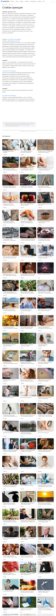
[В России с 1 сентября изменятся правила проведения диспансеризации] (45, 253)
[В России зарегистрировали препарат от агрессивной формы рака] (45, 605)
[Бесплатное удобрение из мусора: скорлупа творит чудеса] (10, 552)
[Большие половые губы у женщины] (10, 147)
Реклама (9, 615)
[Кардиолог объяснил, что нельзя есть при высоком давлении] (45, 446)
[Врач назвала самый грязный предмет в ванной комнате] (28, 323)
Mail (1, 615)
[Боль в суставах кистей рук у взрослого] (10, 376)
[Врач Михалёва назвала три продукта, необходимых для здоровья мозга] (28, 218)
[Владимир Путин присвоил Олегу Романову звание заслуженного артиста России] (28, 517)
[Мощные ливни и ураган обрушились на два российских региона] (28, 358)
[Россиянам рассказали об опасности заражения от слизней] (10, 323)
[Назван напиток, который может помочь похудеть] (28, 534)
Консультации (4, 4)
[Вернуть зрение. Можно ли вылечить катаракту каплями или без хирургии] (28, 376)
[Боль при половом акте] (10, 429)
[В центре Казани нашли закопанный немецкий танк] (10, 218)
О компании (5, 615)
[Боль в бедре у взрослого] (45, 569)
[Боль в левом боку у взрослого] (28, 482)
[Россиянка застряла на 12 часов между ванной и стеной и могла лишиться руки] (45, 482)
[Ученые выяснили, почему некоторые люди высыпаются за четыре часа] (10, 411)
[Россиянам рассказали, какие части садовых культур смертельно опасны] (45, 517)
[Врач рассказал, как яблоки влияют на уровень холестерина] (10, 165)
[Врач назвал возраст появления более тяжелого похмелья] (45, 306)
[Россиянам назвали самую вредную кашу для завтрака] (45, 235)
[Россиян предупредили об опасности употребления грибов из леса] (10, 288)
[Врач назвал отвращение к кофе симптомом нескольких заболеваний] (45, 358)
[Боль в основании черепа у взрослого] (10, 534)
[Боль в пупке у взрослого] (10, 394)
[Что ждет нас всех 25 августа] (45, 270)
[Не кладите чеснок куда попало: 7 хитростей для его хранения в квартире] (10, 482)
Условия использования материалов (29, 615)
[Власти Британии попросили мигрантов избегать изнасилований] (10, 341)
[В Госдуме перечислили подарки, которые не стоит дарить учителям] (28, 446)
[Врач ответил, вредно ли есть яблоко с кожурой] (28, 200)
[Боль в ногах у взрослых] (28, 394)
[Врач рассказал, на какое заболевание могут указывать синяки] (45, 182)
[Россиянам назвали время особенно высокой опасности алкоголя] (10, 306)
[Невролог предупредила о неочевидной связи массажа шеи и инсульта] (45, 323)
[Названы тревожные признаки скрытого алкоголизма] (45, 394)
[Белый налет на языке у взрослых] (45, 464)
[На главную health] (5, 1)
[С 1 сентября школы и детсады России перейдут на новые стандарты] (28, 165)
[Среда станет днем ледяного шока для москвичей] (28, 341)
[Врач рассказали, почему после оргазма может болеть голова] (10, 253)
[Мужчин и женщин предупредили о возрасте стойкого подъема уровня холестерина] (10, 446)
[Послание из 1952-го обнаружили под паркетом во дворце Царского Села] (45, 147)
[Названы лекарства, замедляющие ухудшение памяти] (10, 358)
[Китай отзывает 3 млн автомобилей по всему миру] (10, 235)
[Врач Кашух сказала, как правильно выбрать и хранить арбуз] (10, 569)
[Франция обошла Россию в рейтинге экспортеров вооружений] (45, 587)
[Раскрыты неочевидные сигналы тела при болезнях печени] (45, 165)
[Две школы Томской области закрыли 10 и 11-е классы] (28, 605)
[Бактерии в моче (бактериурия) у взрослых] (10, 605)
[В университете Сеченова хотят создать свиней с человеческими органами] (45, 411)
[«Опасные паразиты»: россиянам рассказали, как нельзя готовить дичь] (28, 235)
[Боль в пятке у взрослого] (28, 464)
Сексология (11, 4)
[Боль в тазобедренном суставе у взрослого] (45, 200)
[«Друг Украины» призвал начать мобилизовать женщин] (28, 499)
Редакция (21, 615)
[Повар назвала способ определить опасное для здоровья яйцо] (10, 200)
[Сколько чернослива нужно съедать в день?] (45, 218)
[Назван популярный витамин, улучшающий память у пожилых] (10, 517)
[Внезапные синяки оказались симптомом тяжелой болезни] (10, 182)
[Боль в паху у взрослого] (10, 587)
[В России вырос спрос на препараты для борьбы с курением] (28, 306)
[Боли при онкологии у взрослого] (28, 253)
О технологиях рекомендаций (47, 615)
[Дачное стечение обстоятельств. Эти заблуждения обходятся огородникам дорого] (28, 411)
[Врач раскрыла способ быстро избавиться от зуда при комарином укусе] (45, 376)
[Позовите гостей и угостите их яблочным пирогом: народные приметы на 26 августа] (28, 587)
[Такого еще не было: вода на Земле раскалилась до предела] (45, 499)
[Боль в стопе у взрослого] (45, 429)
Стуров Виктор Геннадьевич (14, 39)
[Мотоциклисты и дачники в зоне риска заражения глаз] (28, 569)
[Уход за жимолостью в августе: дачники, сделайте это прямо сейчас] (28, 288)
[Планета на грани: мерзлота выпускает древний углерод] (28, 552)
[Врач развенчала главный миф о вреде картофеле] (45, 552)
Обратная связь (38, 615)
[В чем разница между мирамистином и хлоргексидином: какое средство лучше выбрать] (45, 341)
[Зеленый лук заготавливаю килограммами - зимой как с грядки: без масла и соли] (28, 182)
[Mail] (1, 1)
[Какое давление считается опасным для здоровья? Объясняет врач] (28, 147)
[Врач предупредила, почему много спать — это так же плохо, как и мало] (45, 288)
